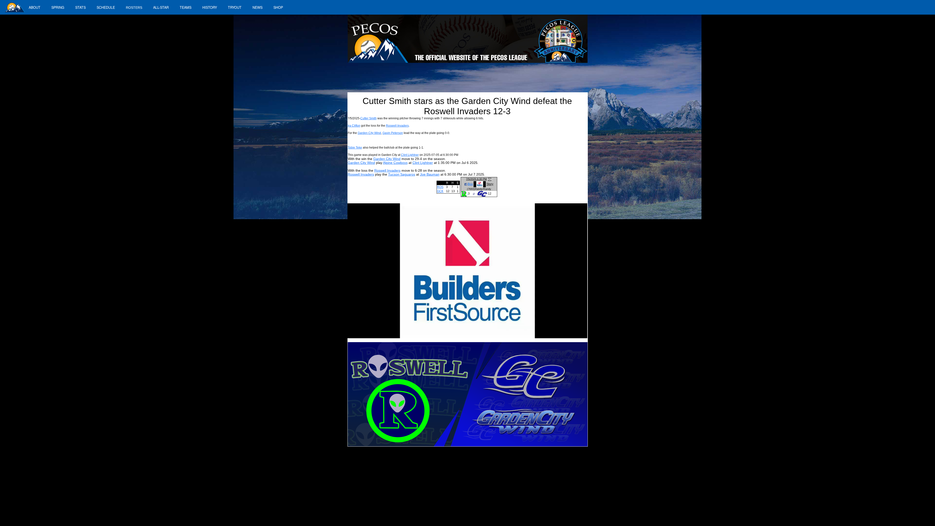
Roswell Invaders (397, 125)
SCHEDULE (106, 7)
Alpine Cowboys (395, 163)
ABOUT (34, 7)
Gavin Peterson (393, 133)
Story (489, 184)
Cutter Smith (368, 118)
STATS (80, 7)
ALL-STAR (161, 7)
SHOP (278, 7)
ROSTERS (134, 7)
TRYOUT (235, 7)
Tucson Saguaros (401, 174)
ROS (440, 187)
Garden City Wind (369, 133)
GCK (440, 191)
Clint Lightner (410, 155)
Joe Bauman (429, 174)
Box (470, 184)
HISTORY (209, 7)
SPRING (57, 7)
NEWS (257, 7)
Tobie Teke (355, 147)
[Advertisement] (437, 80)
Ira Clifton (354, 125)
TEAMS (185, 7)
